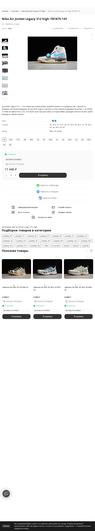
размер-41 (69, 236)
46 (64, 127)
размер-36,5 (8, 245)
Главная (5, 11)
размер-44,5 (86, 241)
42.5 (89, 124)
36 (50, 124)
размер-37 (19, 236)
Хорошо (6, 526)
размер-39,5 (36, 245)
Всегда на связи (45, 217)
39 (68, 124)
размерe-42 (82, 236)
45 (61, 127)
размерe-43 (8, 241)
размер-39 (44, 236)
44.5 (57, 127)
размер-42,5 (72, 241)
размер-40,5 (59, 241)
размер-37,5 (22, 245)
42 (86, 124)
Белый (66, 245)
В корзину (43, 175)
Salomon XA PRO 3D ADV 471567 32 (47, 288)
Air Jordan (15, 11)
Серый (75, 245)
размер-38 (32, 236)
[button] (5, 100)
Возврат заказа (64, 212)
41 (83, 124)
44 (53, 127)
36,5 (54, 124)
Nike (10, 28)
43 (50, 127)
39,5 (72, 124)
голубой (85, 245)
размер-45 (33, 241)
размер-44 (20, 241)
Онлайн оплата (64, 207)
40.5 (79, 124)
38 (65, 124)
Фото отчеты (23, 212)
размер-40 (57, 236)
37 (58, 124)
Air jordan (56, 245)
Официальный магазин (28, 207)
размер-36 (7, 236)
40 (76, 124)
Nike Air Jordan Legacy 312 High (33, 11)
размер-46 (45, 241)
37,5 (61, 124)
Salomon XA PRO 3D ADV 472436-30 (78, 288)
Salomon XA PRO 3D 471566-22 (15, 287)
